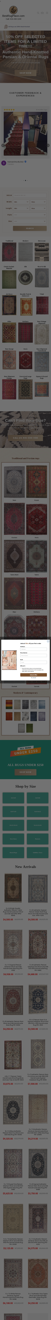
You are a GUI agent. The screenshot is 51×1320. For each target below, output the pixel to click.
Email (21, 659)
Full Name (22, 646)
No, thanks (33, 677)
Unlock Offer (33, 675)
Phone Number (23, 652)
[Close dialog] (48, 641)
